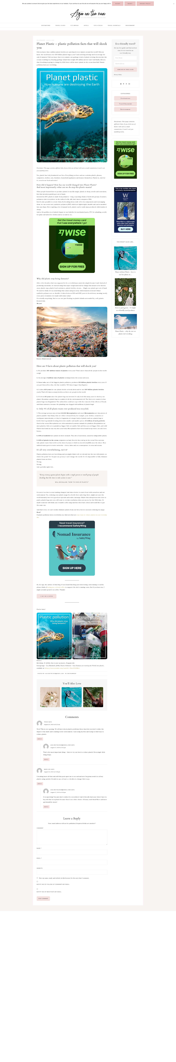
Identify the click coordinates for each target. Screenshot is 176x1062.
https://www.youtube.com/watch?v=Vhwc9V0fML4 (62, 668)
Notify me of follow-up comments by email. (53, 884)
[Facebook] (126, 84)
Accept (117, 3)
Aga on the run (88, 14)
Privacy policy (145, 3)
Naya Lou (47, 769)
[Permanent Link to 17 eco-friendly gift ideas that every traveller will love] (50, 706)
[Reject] (174, 4)
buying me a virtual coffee (56, 587)
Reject (130, 3)
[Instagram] (121, 84)
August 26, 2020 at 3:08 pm (52, 772)
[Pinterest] (124, 84)
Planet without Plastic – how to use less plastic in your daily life (71, 699)
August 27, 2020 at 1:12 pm (58, 747)
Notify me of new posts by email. (49, 891)
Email (39, 858)
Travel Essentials (125, 104)
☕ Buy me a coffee (46, 596)
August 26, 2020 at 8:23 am (52, 724)
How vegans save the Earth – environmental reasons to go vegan (93, 699)
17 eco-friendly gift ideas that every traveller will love (50, 698)
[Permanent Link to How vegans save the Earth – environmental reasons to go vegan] (93, 706)
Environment (41, 40)
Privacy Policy (118, 74)
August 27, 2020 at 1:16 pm (58, 792)
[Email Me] (129, 84)
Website (40, 868)
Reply (40, 739)
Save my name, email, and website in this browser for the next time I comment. (64, 878)
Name (39, 848)
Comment (40, 828)
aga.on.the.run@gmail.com (61, 745)
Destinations (125, 98)
